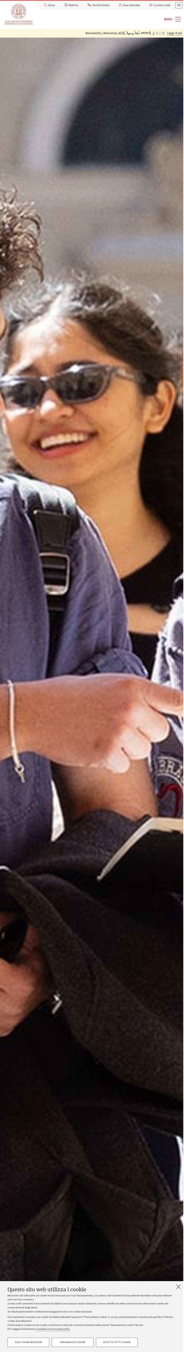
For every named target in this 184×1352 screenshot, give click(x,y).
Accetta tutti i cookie (116, 1342)
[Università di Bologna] (19, 14)
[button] (109, 19)
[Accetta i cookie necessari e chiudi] (178, 1287)
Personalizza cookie (72, 1342)
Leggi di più (174, 33)
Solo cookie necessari (28, 1342)
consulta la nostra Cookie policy (53, 1329)
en (179, 5)
